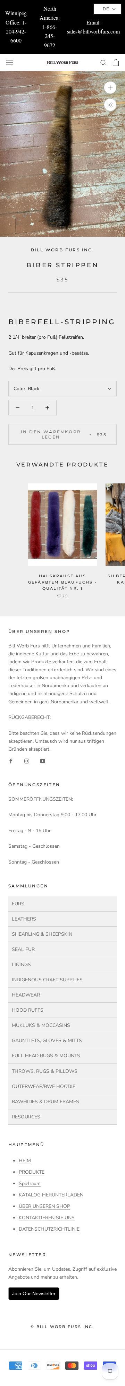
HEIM (25, 1160)
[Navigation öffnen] (9, 62)
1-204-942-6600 (16, 31)
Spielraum (30, 1183)
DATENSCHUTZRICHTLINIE (49, 1229)
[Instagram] (26, 761)
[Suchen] (103, 62)
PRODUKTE (31, 1172)
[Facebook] (10, 761)
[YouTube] (42, 761)
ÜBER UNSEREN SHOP (44, 1206)
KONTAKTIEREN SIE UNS (47, 1217)
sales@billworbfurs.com (93, 31)
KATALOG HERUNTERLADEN (51, 1195)
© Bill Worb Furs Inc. (62, 1326)
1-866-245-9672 (49, 36)
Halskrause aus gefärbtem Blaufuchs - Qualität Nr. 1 (62, 582)
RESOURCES (26, 1117)
